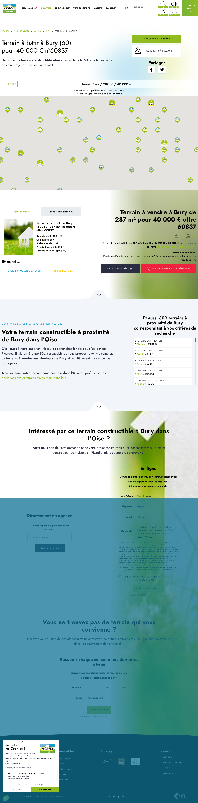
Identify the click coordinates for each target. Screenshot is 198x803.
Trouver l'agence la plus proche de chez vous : (49, 527)
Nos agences (167, 773)
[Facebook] (110, 796)
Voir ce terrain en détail (157, 38)
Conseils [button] (111, 8)
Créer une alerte (99, 709)
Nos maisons (166, 751)
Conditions (164, 595)
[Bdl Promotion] (107, 761)
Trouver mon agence (49, 548)
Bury (48, 31)
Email (129, 517)
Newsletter (62, 763)
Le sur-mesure (63, 8)
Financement (166, 767)
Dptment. (77, 687)
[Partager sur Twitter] (162, 70)
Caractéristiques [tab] (21, 211)
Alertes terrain (63, 758)
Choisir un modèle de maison (24, 270)
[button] (98, 140)
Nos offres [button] (45, 8)
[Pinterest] (123, 796)
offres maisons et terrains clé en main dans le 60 (35, 377)
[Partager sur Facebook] (151, 70)
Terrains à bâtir (21, 31)
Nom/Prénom (126, 496)
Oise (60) (37, 31)
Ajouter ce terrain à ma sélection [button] (170, 268)
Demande (126, 531)
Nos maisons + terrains (171, 762)
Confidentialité (154, 595)
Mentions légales (64, 769)
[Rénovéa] (121, 761)
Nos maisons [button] (30, 8)
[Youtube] (118, 796)
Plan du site (62, 779)
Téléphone (126, 506)
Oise (194, 236)
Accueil (5, 31)
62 (107, 687)
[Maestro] (135, 762)
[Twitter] (114, 796)
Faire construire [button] (81, 8)
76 (115, 687)
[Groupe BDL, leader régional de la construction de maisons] (179, 796)
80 (124, 687)
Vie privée (61, 774)
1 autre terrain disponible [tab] (61, 211)
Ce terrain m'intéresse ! (120, 268)
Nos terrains (166, 757)
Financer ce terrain (64, 270)
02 (89, 687)
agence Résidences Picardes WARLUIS (176, 246)
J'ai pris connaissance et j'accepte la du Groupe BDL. (148, 578)
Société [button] (98, 8)
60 (98, 687)
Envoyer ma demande (148, 588)
